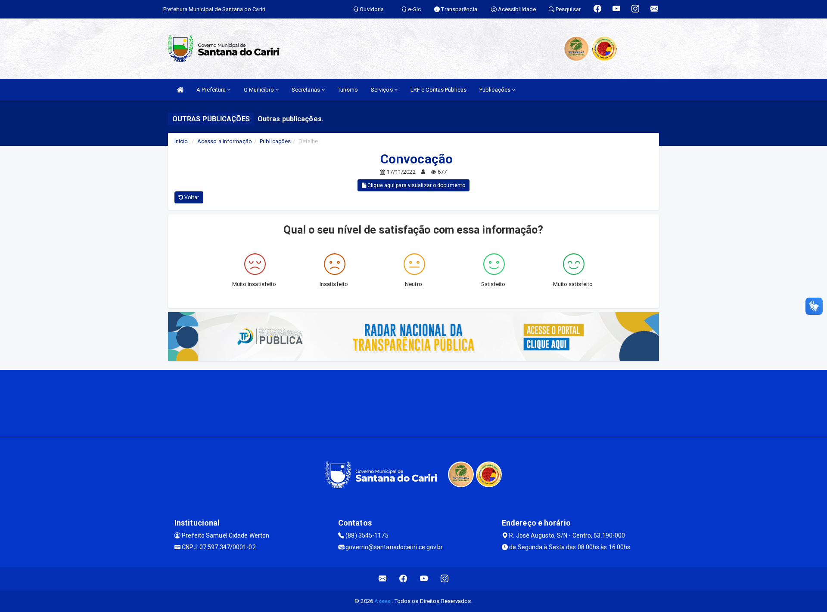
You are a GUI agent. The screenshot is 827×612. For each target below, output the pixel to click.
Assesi (383, 601)
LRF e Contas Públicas (438, 89)
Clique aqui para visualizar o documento (415, 185)
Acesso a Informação (224, 141)
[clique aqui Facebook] (403, 578)
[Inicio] (180, 90)
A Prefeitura (211, 89)
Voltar (191, 197)
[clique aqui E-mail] (382, 578)
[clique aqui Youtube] (424, 578)
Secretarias (306, 89)
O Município (259, 89)
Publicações (495, 89)
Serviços (382, 89)
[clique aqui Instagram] (444, 578)
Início (181, 141)
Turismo (348, 89)
